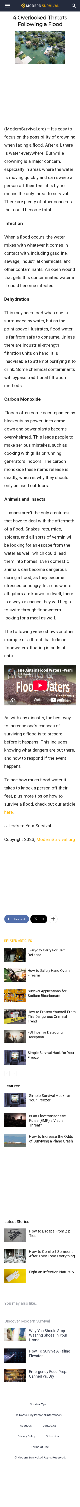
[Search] (74, 5)
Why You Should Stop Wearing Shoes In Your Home (48, 1335)
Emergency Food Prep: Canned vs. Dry (48, 1373)
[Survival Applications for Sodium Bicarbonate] (15, 995)
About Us (26, 1425)
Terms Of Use (40, 1447)
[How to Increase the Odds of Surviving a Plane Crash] (15, 1140)
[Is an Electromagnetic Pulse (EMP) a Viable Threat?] (15, 1120)
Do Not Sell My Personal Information (38, 1415)
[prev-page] (7, 1073)
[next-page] (13, 1073)
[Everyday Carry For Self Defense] (15, 955)
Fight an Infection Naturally (51, 1272)
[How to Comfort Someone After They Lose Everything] (15, 1256)
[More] (53, 919)
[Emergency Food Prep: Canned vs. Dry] (15, 1375)
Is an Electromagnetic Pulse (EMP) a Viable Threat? (47, 1120)
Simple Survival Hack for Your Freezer (49, 1097)
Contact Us (50, 1425)
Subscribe (52, 1436)
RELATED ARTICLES (18, 941)
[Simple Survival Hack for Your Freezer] (15, 1057)
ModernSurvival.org (55, 839)
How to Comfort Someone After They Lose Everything (52, 1253)
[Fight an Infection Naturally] (15, 1276)
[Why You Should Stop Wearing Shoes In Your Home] (15, 1334)
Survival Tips (38, 1404)
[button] (7, 5)
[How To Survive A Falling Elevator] (15, 1355)
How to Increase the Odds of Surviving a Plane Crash (51, 1138)
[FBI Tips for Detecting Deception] (15, 1036)
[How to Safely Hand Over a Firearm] (15, 975)
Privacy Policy (26, 1436)
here (8, 812)
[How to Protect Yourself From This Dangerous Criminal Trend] (15, 1016)
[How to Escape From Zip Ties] (15, 1235)
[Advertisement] (40, 93)
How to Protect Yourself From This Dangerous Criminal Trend (52, 1016)
